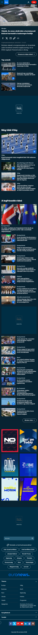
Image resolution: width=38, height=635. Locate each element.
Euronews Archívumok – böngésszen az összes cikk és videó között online (28, 605)
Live (34, 2)
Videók (3, 600)
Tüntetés (29, 558)
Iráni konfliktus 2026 (28, 549)
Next (2, 593)
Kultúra (22, 596)
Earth (21, 589)
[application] (19, 15)
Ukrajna (19, 558)
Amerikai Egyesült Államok (25, 163)
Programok (23, 600)
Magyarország (14, 567)
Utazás (3, 596)
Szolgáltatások (5, 612)
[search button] (32, 538)
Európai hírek (5, 225)
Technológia (29, 562)
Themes (3, 581)
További (3, 617)
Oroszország (9, 562)
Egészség (9, 558)
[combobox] (19, 538)
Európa (3, 585)
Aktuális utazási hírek (23, 297)
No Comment (21, 388)
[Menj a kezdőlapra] (6, 2)
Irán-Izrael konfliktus (10, 549)
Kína (19, 562)
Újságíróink (4, 604)
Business (3, 589)
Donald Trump (26, 554)
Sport (18, 357)
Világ (3, 155)
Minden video (29, 420)
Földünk (19, 276)
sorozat (26, 567)
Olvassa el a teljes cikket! (25, 54)
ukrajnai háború (12, 554)
